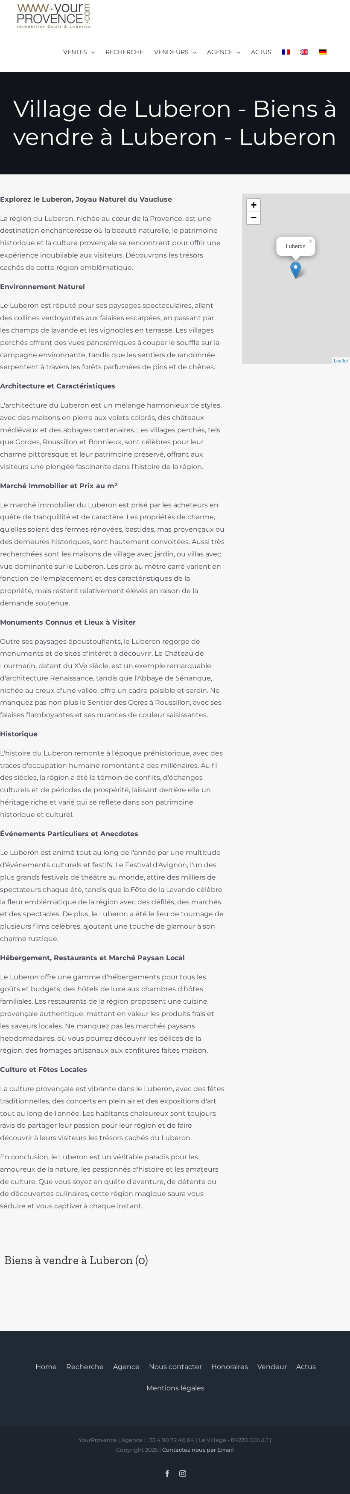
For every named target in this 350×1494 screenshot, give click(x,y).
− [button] (254, 217)
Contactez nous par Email (198, 1449)
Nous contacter (175, 1367)
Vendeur (272, 1367)
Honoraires (229, 1367)
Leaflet (341, 360)
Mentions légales (175, 1388)
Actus (306, 1367)
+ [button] (254, 205)
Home (46, 1367)
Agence (126, 1367)
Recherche (85, 1367)
